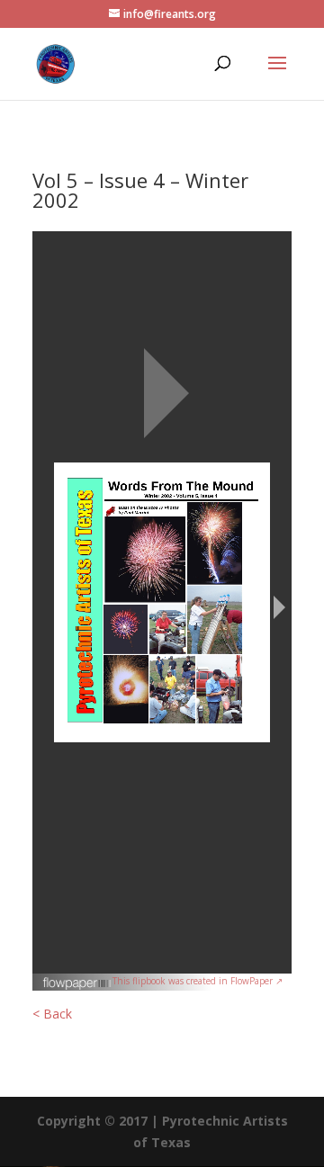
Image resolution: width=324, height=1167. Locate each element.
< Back (52, 1013)
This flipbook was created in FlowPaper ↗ (197, 980)
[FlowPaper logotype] (77, 985)
